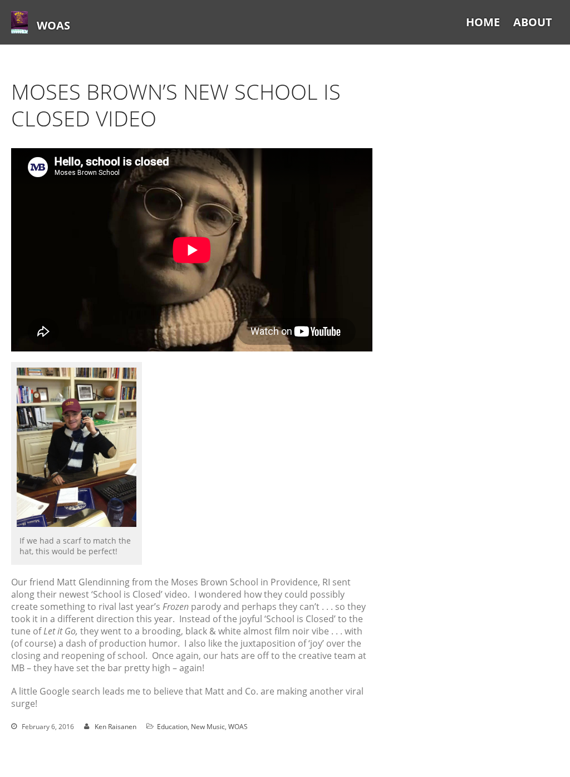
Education (172, 726)
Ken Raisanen (115, 726)
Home (483, 22)
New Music (208, 726)
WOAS (53, 25)
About (532, 22)
